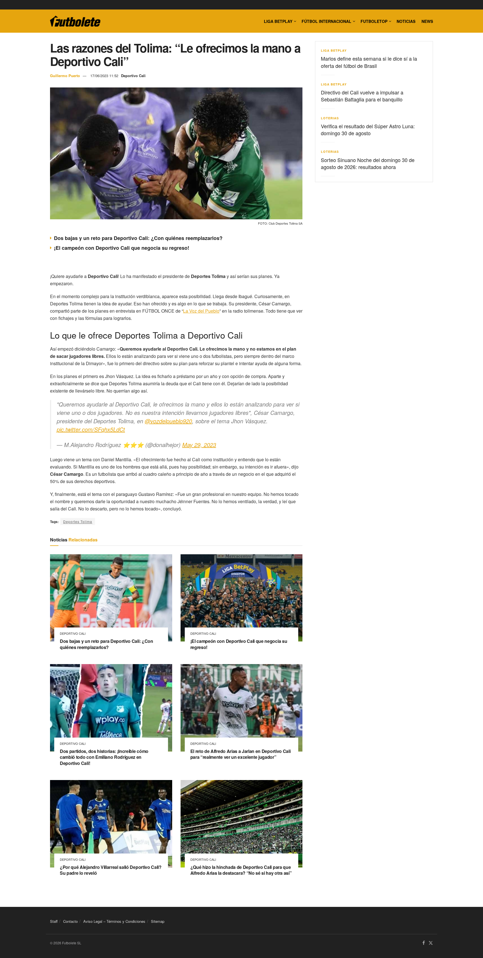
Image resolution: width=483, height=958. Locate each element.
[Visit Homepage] (75, 21)
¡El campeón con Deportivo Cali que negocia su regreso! (121, 247)
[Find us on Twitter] (430, 943)
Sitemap (157, 921)
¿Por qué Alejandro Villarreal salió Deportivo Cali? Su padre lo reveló (111, 870)
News (427, 21)
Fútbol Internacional (326, 21)
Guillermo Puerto (65, 75)
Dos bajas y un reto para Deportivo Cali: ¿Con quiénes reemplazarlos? (138, 238)
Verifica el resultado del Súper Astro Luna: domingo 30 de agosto (368, 129)
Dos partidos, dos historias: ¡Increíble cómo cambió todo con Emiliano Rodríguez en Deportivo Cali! (104, 757)
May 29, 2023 (199, 445)
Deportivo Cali (133, 75)
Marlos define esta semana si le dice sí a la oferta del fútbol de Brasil (369, 62)
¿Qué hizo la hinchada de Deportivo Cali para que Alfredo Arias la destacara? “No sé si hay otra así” (241, 870)
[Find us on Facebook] (423, 943)
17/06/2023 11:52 (104, 75)
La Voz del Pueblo (201, 311)
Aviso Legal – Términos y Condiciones (114, 921)
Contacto (70, 921)
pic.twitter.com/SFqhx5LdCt (91, 429)
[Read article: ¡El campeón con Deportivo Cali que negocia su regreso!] (242, 597)
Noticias (406, 21)
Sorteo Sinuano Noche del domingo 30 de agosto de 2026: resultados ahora (368, 163)
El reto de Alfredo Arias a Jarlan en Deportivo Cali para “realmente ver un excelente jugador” (240, 754)
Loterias (330, 118)
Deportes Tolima (77, 521)
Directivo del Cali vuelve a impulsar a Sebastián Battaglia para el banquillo (362, 96)
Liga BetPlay (334, 50)
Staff (54, 921)
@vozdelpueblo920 (168, 421)
